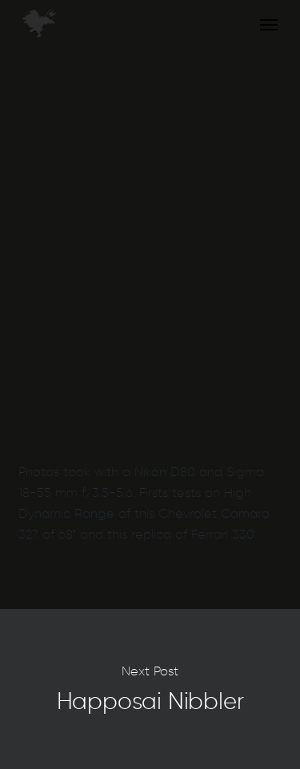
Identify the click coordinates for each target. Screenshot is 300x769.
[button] (269, 24)
